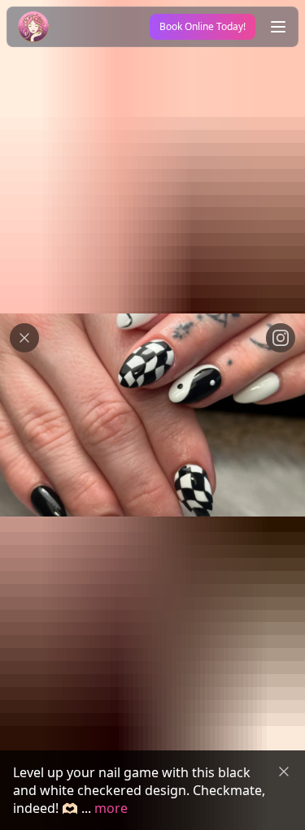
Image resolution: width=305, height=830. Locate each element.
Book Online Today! (202, 26)
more (111, 808)
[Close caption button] (284, 771)
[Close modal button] (24, 337)
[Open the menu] (278, 27)
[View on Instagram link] (280, 337)
